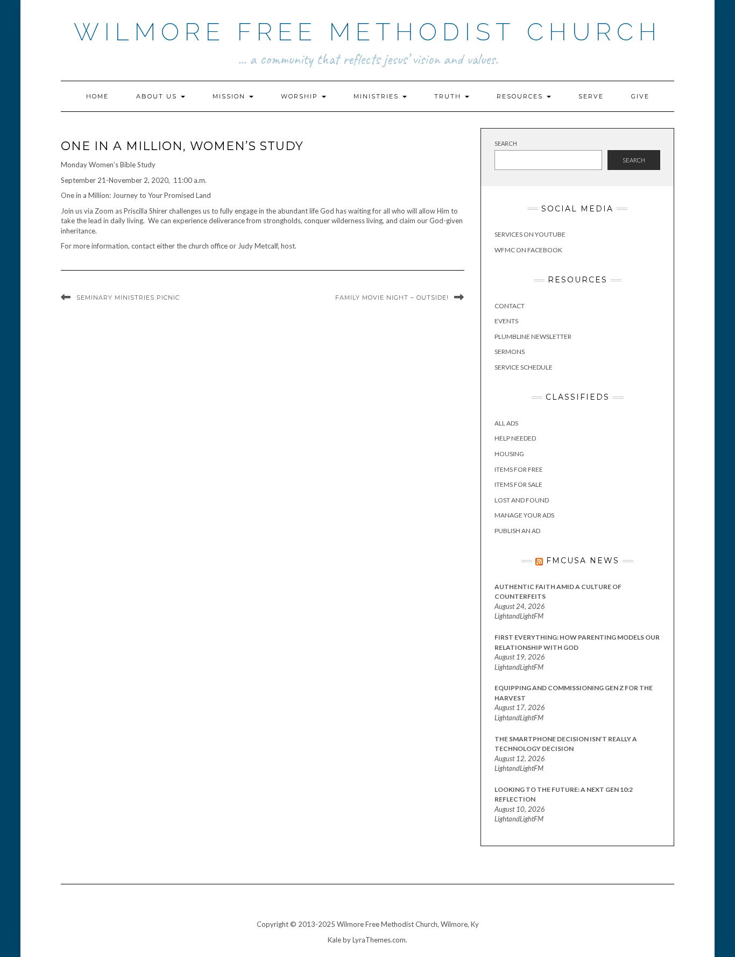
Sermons (509, 352)
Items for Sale (518, 484)
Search (505, 143)
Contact (509, 306)
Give (640, 96)
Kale (334, 939)
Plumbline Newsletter (532, 336)
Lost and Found (521, 500)
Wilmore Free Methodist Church (368, 32)
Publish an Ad (517, 531)
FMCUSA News (582, 560)
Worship (301, 96)
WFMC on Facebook (528, 250)
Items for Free (518, 469)
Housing (509, 454)
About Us (158, 96)
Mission (230, 96)
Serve (591, 96)
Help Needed (515, 438)
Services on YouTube (530, 234)
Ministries (377, 96)
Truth (449, 96)
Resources (521, 96)
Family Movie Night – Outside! (392, 297)
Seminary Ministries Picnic (128, 297)
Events (506, 321)
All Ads (506, 423)
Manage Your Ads (524, 515)
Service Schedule (523, 367)
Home (97, 96)
